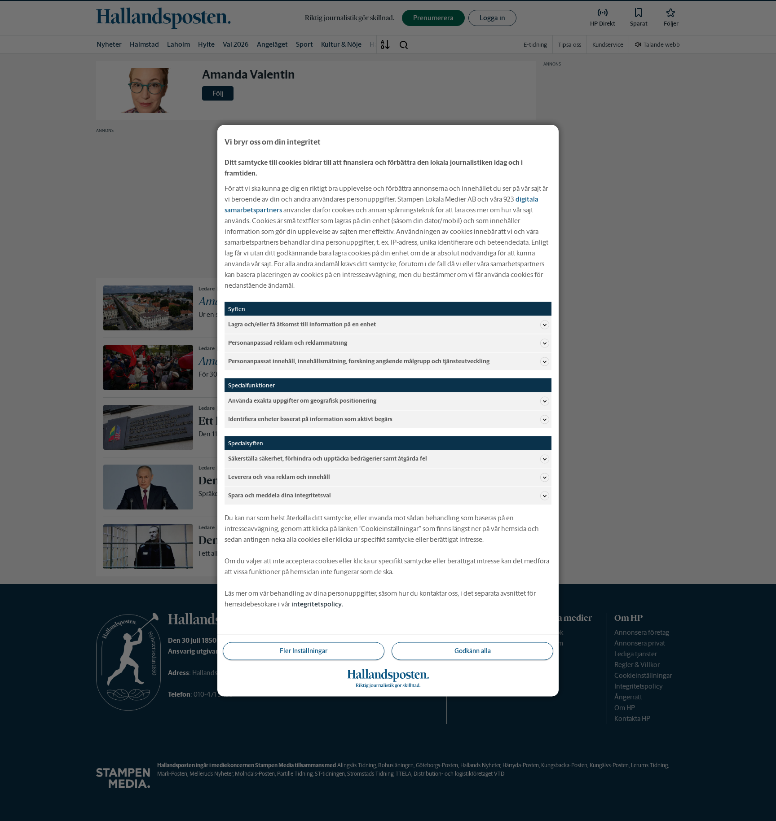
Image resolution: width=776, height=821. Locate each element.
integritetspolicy (316, 603)
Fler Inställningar (303, 650)
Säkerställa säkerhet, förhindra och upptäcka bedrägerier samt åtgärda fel (327, 458)
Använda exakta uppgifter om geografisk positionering (302, 400)
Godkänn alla (472, 650)
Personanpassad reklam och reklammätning (287, 343)
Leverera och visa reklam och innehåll (279, 477)
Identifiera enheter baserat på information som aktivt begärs (310, 419)
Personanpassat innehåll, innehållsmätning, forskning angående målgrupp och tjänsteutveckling (358, 361)
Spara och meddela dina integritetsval (279, 495)
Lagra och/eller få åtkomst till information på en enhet (302, 324)
